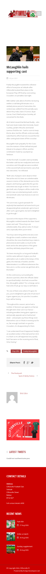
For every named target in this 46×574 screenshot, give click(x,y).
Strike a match (22, 534)
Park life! (20, 521)
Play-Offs (15, 351)
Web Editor (24, 393)
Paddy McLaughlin (30, 351)
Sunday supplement (25, 546)
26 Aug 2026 (24, 538)
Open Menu (38, 13)
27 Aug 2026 (24, 525)
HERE (22, 503)
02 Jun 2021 (13, 78)
